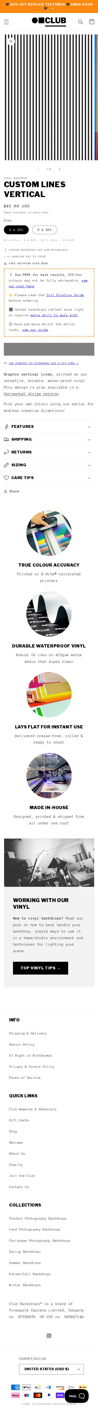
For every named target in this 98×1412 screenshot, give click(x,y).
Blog (13, 1131)
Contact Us (19, 1187)
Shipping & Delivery (28, 1033)
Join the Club (22, 1176)
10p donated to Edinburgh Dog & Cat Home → (44, 363)
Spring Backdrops (25, 1251)
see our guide (35, 330)
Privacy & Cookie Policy (31, 1066)
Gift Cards (19, 1120)
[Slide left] (39, 169)
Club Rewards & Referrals (33, 1109)
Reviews (16, 1142)
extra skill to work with (54, 315)
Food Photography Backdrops (34, 1229)
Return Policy (22, 1044)
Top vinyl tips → (41, 968)
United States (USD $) (46, 1369)
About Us (17, 1153)
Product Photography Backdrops (37, 1218)
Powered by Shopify (64, 1404)
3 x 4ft (44, 230)
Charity (16, 1165)
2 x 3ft (16, 230)
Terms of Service (25, 1077)
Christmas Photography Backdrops (39, 1240)
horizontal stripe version (31, 394)
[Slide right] (59, 169)
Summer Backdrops (25, 1263)
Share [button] (14, 491)
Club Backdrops (41, 1404)
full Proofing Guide (65, 295)
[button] (6, 21)
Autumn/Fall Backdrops (30, 1274)
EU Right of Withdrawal (31, 1055)
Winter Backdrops (25, 1285)
